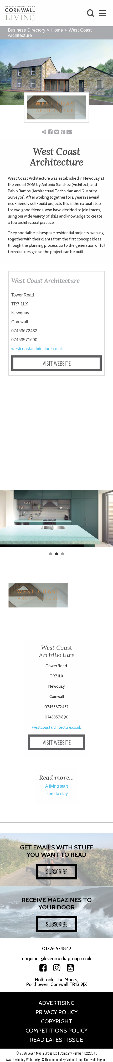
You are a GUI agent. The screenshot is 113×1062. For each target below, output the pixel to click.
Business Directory (26, 30)
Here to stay (56, 793)
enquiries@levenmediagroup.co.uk (56, 958)
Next (105, 521)
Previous (8, 521)
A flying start (56, 786)
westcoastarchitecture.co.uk (37, 348)
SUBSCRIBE (56, 871)
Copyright (56, 1021)
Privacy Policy (56, 1012)
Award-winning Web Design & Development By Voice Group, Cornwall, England (56, 1059)
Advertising (57, 1002)
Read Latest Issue (56, 1039)
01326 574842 (56, 948)
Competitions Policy (56, 1030)
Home (57, 30)
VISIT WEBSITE (57, 363)
